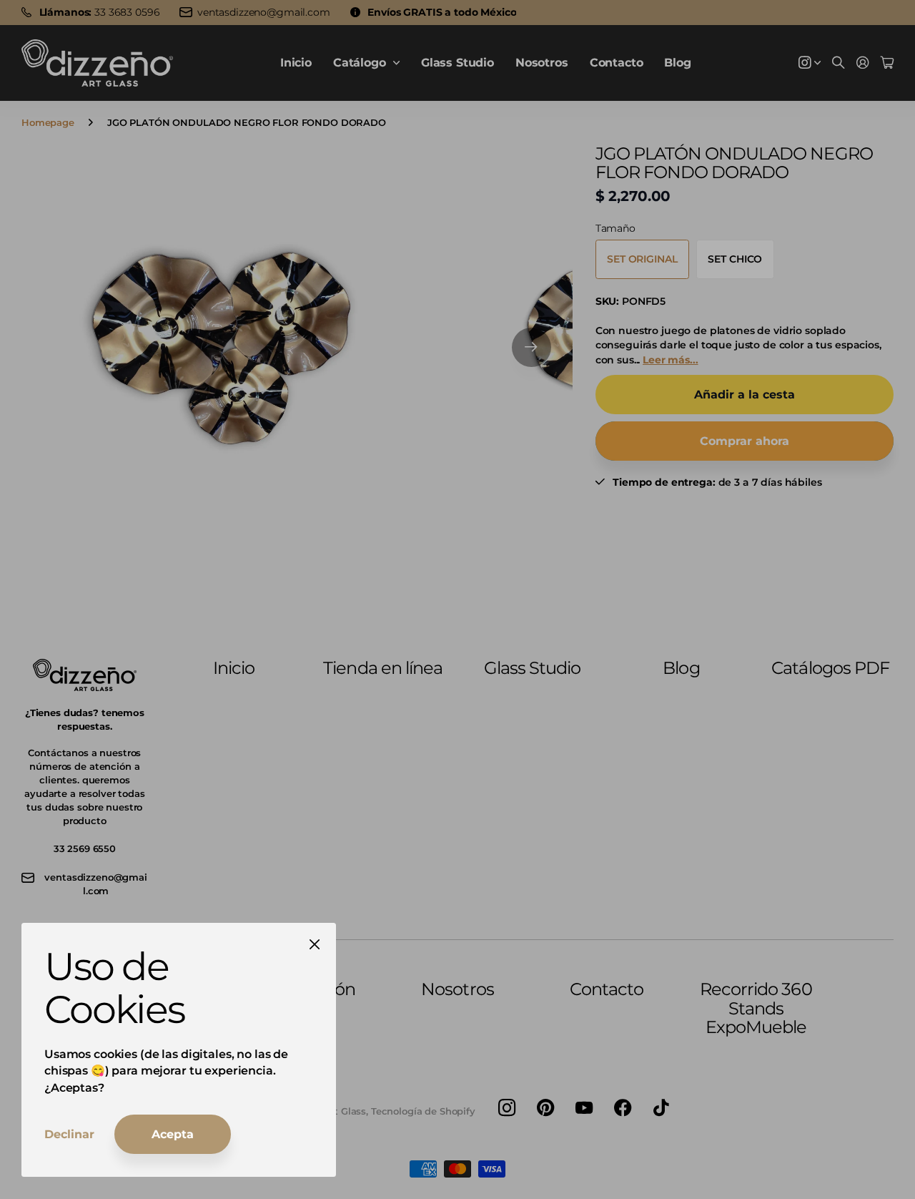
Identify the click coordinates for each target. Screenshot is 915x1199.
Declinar (69, 1134)
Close (314, 944)
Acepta (173, 1134)
